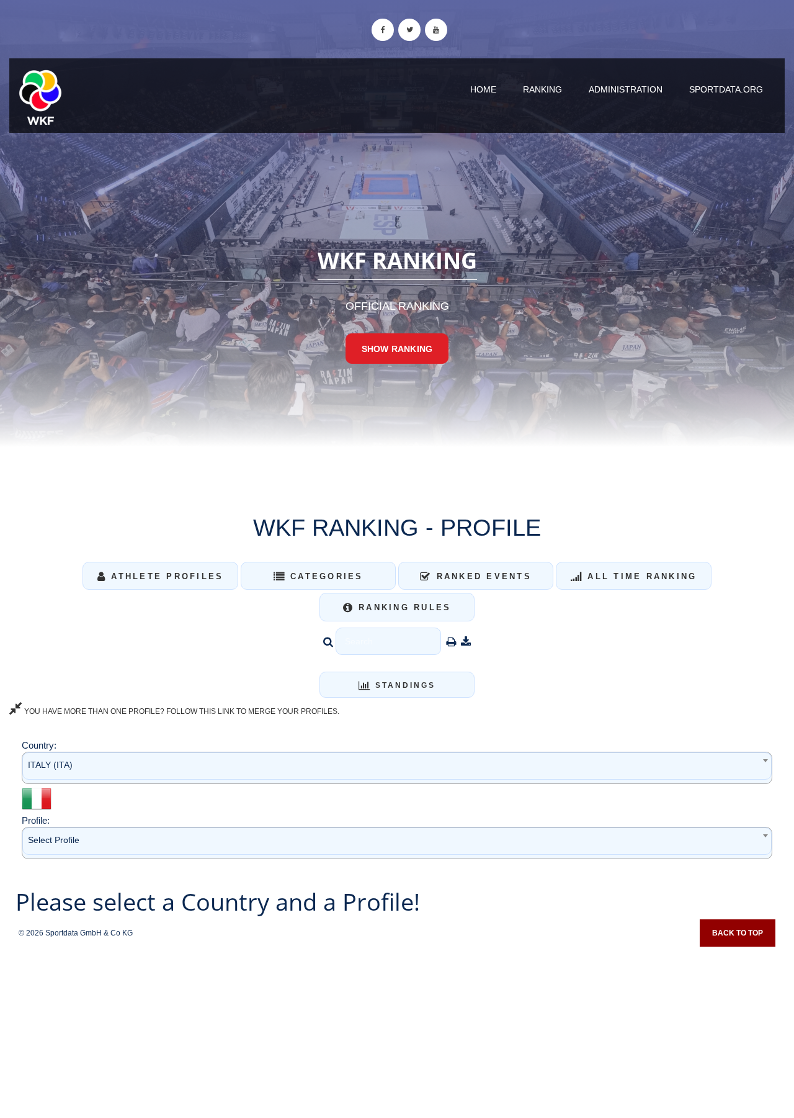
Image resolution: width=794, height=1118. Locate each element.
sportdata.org (726, 89)
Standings (403, 685)
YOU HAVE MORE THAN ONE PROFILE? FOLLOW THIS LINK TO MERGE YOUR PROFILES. (180, 711)
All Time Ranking (640, 576)
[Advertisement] (397, 1028)
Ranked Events (482, 576)
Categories (325, 576)
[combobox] (397, 767)
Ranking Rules (403, 607)
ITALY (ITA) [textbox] (50, 765)
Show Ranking (397, 349)
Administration (625, 89)
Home (483, 89)
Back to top (737, 933)
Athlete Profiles (165, 576)
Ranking (542, 89)
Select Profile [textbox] (53, 840)
